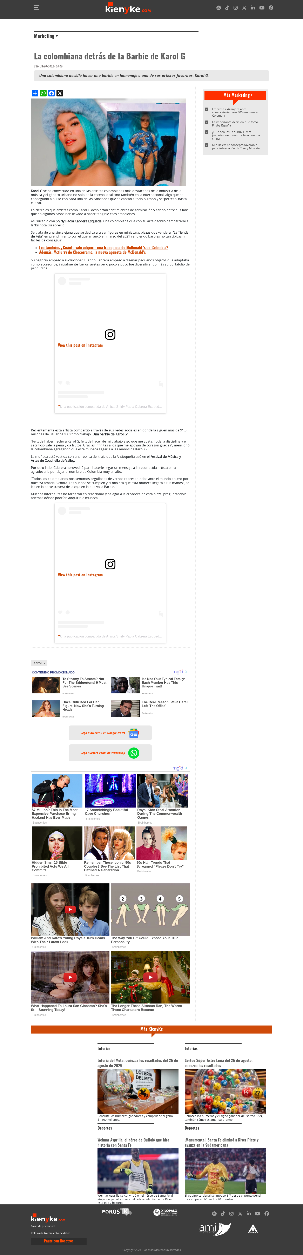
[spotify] (218, 8)
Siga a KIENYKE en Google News (103, 733)
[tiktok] (227, 8)
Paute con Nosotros (59, 1241)
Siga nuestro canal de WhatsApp (103, 753)
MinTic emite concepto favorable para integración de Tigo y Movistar (236, 146)
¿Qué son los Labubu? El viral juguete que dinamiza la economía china (236, 135)
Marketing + (46, 36)
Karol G (39, 663)
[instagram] (236, 8)
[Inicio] (128, 8)
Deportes (104, 1128)
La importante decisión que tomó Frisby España (235, 123)
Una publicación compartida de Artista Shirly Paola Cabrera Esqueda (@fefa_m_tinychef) (125, 406)
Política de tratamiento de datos (50, 1233)
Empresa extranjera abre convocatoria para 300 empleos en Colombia (236, 112)
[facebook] (271, 8)
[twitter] (244, 8)
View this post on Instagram (80, 346)
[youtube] (261, 8)
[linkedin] (253, 8)
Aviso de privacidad (43, 1226)
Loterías (103, 1049)
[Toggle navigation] (36, 8)
